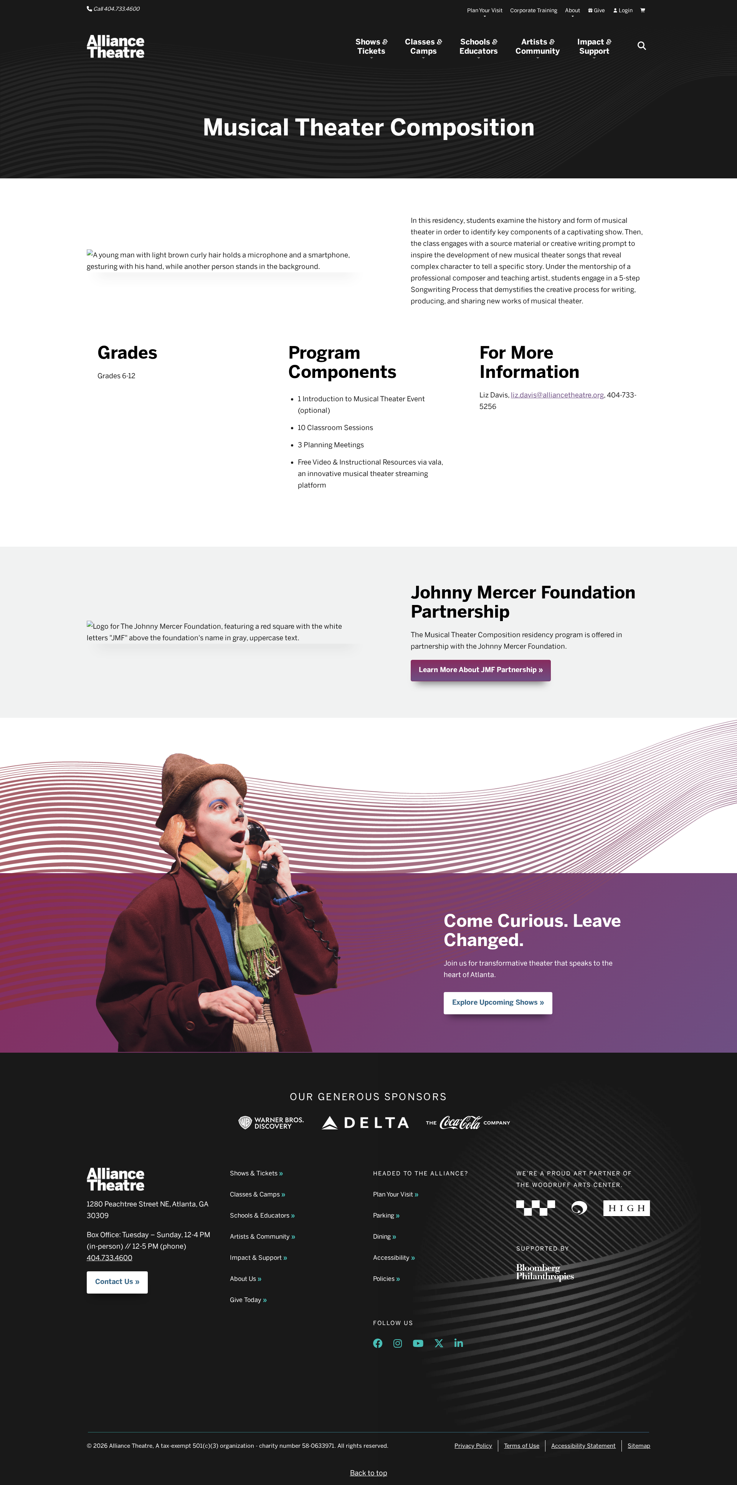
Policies (384, 1278)
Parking (383, 1215)
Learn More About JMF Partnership (478, 670)
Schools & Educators (259, 1215)
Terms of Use (521, 1445)
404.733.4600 (109, 1258)
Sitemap (639, 1445)
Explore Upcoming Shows (495, 1002)
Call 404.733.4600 (115, 9)
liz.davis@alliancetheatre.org (557, 395)
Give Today (245, 1300)
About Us (243, 1278)
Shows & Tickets (254, 1173)
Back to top (368, 1473)
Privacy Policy (473, 1445)
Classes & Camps (255, 1194)
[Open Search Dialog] (641, 46)
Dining (382, 1236)
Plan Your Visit (393, 1194)
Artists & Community (260, 1236)
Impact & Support (256, 1257)
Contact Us (114, 1281)
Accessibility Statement (583, 1445)
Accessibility (391, 1257)
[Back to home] (115, 46)
